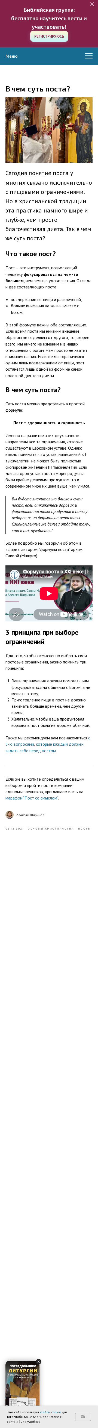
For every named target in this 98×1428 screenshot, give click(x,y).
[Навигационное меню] (89, 56)
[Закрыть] (92, 4)
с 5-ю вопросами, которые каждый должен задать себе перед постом (47, 744)
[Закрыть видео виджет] (38, 1361)
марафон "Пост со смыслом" (31, 798)
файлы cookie (50, 1412)
